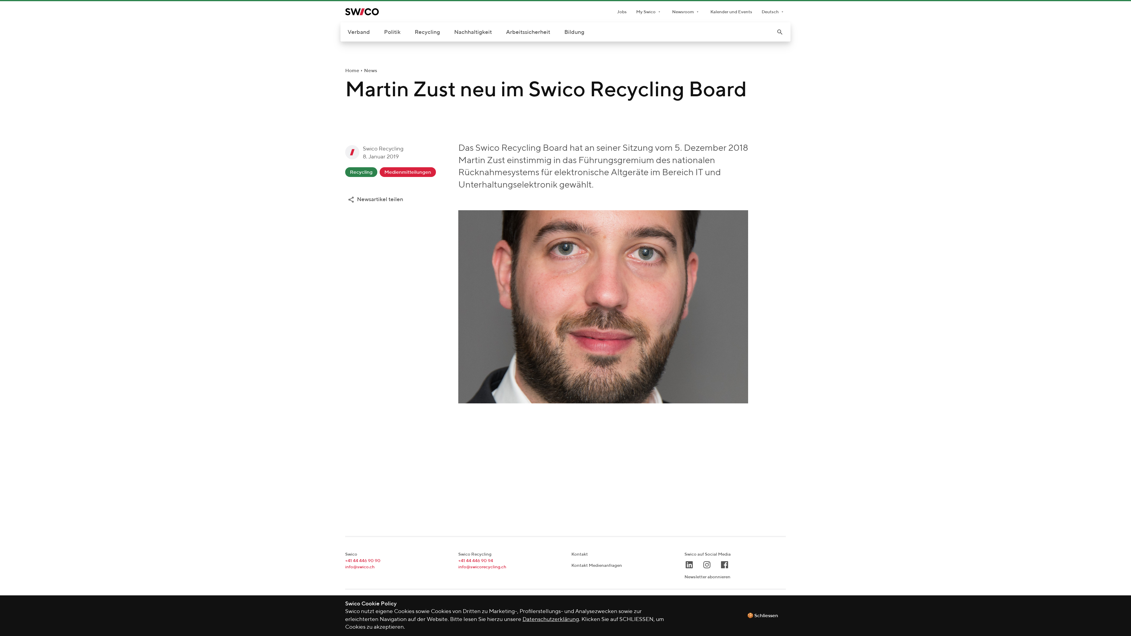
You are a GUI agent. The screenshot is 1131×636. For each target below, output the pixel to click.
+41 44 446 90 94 (475, 561)
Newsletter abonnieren (707, 577)
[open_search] (780, 32)
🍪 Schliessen (762, 615)
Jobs (622, 12)
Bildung (574, 32)
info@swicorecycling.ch (482, 567)
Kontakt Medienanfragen (596, 565)
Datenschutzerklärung (550, 619)
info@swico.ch (360, 567)
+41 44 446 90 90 (363, 561)
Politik (392, 32)
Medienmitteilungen (407, 172)
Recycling (427, 32)
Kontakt (579, 554)
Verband (359, 32)
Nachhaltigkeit (473, 32)
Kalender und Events (731, 12)
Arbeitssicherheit (528, 32)
